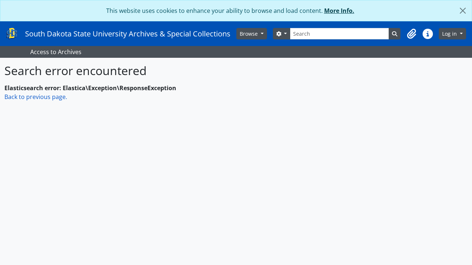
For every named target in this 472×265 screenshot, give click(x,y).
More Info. (339, 11)
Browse (249, 33)
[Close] (463, 10)
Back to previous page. (35, 97)
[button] (411, 34)
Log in (450, 33)
